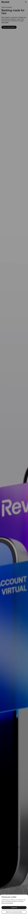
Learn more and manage (7, 903)
